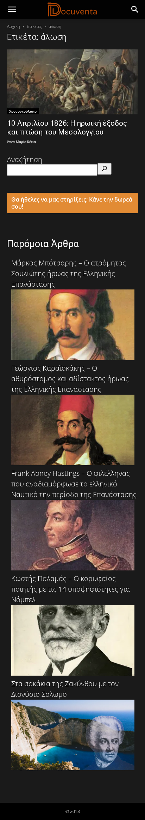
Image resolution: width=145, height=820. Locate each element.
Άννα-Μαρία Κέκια (21, 142)
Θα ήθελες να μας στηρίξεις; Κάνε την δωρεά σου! (71, 203)
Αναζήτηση (24, 159)
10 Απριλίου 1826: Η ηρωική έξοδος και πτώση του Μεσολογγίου (67, 127)
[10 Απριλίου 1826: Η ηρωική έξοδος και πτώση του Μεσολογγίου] (72, 81)
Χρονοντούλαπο (23, 111)
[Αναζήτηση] (104, 169)
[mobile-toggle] (12, 9)
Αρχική (13, 26)
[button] (135, 9)
